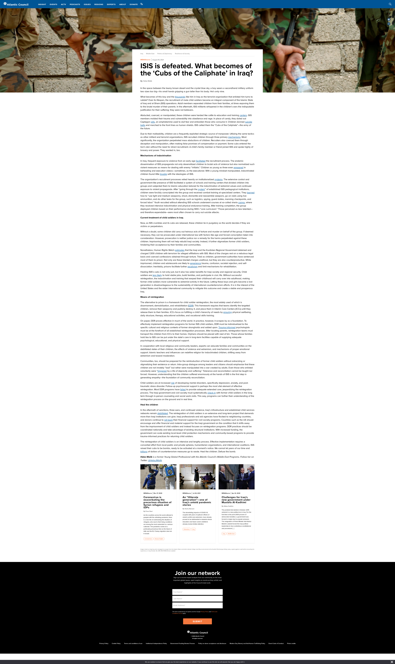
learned (250, 192)
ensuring (227, 312)
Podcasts (75, 4)
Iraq (141, 53)
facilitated (201, 160)
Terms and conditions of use (133, 643)
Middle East (150, 53)
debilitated (162, 413)
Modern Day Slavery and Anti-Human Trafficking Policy (247, 643)
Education (187, 529)
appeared (238, 167)
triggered (162, 370)
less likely (157, 275)
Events (53, 4)
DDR (191, 305)
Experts (111, 4)
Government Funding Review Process (182, 643)
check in (211, 392)
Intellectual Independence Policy (156, 643)
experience (195, 263)
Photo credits (291, 643)
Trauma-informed (226, 327)
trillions (143, 451)
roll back (168, 419)
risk (172, 382)
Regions (98, 4)
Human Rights (159, 539)
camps (241, 202)
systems (218, 179)
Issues (87, 4)
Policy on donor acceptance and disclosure (212, 643)
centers (243, 115)
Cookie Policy (116, 643)
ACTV (63, 4)
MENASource (145, 59)
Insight (42, 4)
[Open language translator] (141, 4)
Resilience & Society (182, 53)
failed (183, 389)
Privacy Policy (205, 611)
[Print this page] (388, 19)
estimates (179, 250)
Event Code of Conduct (276, 643)
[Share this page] (388, 23)
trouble (163, 174)
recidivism (193, 266)
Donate (134, 4)
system (201, 189)
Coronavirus (148, 539)
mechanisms (234, 137)
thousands (180, 96)
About (122, 4)
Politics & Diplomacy (164, 53)
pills (153, 121)
